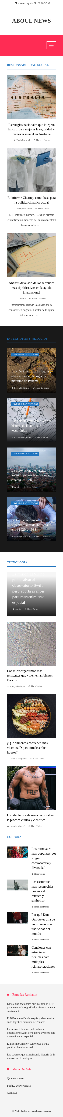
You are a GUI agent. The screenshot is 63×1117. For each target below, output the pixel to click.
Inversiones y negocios (25, 354)
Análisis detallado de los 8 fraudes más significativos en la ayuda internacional (31, 287)
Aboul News (31, 21)
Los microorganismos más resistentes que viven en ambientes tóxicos (30, 675)
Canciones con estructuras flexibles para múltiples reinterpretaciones (43, 957)
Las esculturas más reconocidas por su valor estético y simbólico (42, 891)
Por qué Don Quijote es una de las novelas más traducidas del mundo (43, 924)
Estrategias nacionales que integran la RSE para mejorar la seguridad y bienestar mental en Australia (31, 129)
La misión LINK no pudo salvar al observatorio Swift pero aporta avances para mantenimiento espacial (31, 1033)
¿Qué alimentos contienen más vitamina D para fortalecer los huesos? (27, 747)
